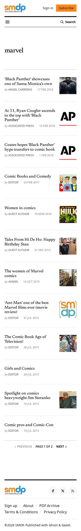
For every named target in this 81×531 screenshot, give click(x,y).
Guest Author (18, 214)
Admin (13, 282)
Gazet (66, 525)
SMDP (19, 525)
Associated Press (21, 126)
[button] (10, 505)
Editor (13, 182)
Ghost (53, 525)
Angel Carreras (20, 89)
